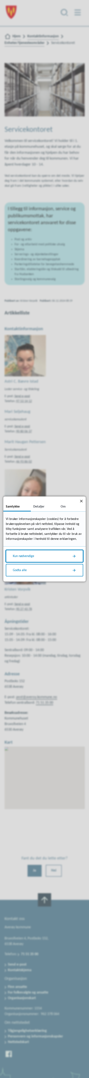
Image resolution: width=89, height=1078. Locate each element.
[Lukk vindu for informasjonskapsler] (81, 501)
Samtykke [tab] (13, 506)
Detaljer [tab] (38, 506)
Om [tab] (63, 506)
